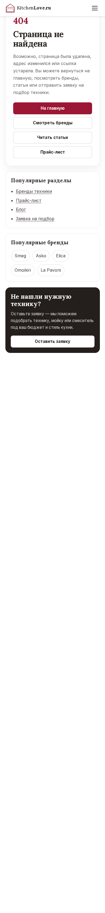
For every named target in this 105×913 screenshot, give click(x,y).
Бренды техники (34, 191)
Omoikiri (23, 270)
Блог (21, 209)
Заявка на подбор (35, 218)
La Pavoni (51, 270)
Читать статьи (52, 137)
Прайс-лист (52, 152)
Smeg (20, 255)
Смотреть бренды (52, 122)
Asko (41, 255)
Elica (60, 255)
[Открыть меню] (95, 8)
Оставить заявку (52, 341)
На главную (53, 108)
